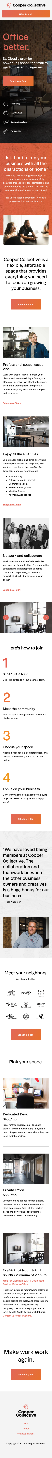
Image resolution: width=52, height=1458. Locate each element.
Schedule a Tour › (12, 403)
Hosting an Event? (26, 1433)
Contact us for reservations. (17, 1315)
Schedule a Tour (26, 14)
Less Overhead (16, 113)
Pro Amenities (16, 131)
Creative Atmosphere (19, 122)
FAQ (26, 1423)
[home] (26, 6)
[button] (6, 617)
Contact (26, 1428)
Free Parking (15, 104)
